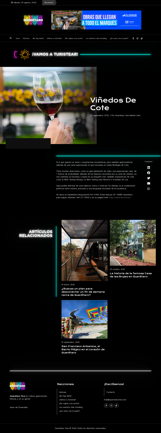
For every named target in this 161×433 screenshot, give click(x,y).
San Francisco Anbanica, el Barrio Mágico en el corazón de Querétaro (83, 349)
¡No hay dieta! (38, 38)
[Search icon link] (11, 38)
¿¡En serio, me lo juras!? (119, 38)
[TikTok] (142, 38)
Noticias (26, 38)
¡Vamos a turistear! (54, 38)
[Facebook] (133, 38)
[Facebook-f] (106, 405)
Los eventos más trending (96, 38)
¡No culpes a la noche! (74, 38)
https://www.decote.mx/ (120, 197)
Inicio (18, 38)
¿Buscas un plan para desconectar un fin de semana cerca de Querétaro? (83, 291)
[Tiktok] (116, 405)
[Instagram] (137, 38)
